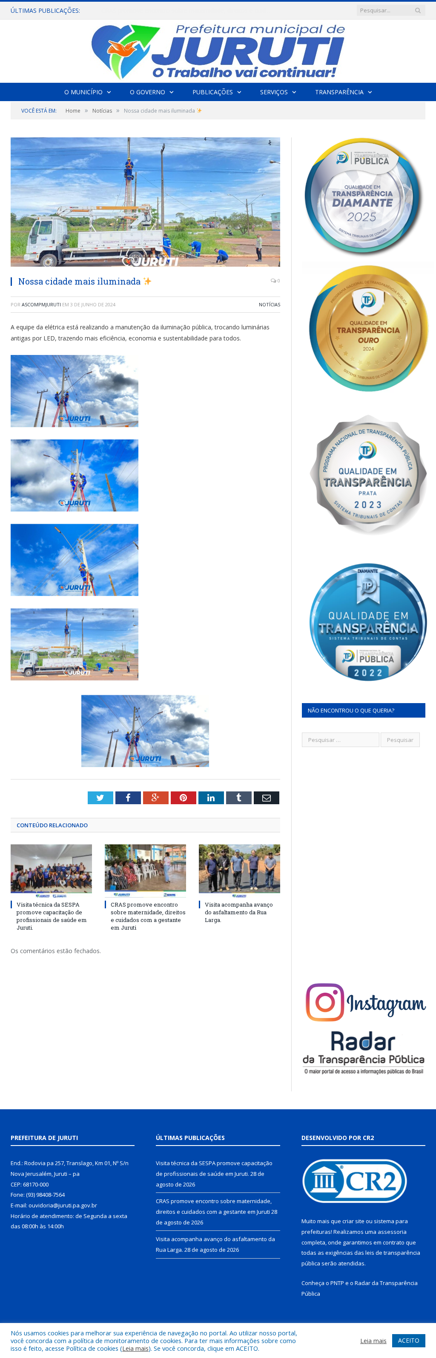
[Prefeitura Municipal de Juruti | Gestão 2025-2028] (218, 49)
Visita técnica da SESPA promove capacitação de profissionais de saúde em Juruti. (52, 916)
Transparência (339, 92)
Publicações (212, 92)
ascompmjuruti (41, 304)
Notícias (269, 304)
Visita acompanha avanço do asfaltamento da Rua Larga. (239, 912)
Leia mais (135, 1348)
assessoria (392, 1232)
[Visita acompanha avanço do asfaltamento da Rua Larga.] (239, 871)
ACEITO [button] (408, 1340)
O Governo (147, 92)
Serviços (274, 92)
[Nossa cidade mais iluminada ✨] (145, 203)
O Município (83, 92)
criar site (353, 1221)
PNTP (337, 1283)
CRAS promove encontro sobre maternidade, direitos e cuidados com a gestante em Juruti (188, 11)
